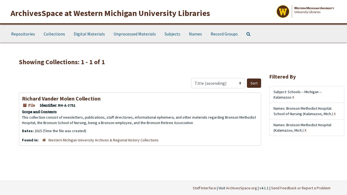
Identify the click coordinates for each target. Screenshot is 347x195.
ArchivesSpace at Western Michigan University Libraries (110, 13)
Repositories (23, 34)
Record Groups (224, 34)
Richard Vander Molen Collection (61, 98)
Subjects (172, 34)
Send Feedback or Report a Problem (300, 188)
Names (195, 34)
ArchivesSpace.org (241, 188)
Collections (54, 34)
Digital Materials (89, 34)
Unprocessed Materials (135, 34)
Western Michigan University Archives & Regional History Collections (103, 140)
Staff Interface (204, 188)
